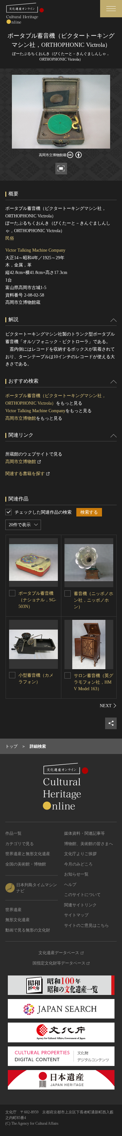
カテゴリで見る (19, 843)
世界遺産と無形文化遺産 (27, 853)
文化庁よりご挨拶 (80, 853)
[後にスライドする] (108, 705)
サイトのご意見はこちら (86, 925)
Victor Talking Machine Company (35, 250)
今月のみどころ (78, 864)
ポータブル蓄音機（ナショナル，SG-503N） (37, 600)
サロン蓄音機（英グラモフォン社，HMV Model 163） (93, 682)
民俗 (9, 238)
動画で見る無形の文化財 (27, 930)
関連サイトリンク (80, 905)
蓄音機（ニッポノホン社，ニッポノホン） (93, 600)
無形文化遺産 (17, 919)
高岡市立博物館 (20, 418)
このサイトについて (82, 894)
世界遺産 (13, 909)
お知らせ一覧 (76, 874)
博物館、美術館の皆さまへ (88, 843)
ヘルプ (70, 884)
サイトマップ (76, 915)
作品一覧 (13, 833)
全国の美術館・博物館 (25, 864)
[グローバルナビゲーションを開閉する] (111, 8)
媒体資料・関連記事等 (84, 833)
